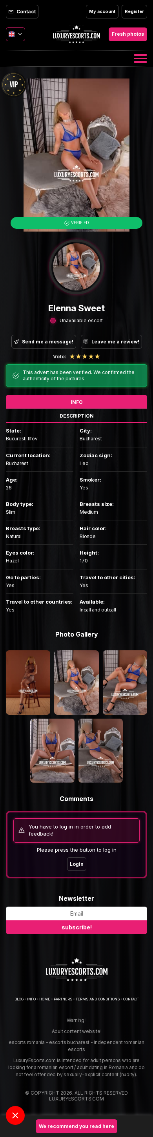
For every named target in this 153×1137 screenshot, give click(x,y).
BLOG (19, 999)
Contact (26, 12)
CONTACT (131, 999)
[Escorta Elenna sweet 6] (100, 751)
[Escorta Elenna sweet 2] (28, 682)
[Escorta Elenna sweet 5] (52, 751)
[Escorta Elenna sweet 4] (125, 682)
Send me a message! (47, 342)
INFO (77, 402)
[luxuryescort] (76, 969)
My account (102, 11)
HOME (44, 999)
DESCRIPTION (77, 416)
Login (77, 864)
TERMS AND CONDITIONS (98, 999)
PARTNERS (63, 999)
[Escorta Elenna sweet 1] (76, 155)
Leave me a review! (115, 342)
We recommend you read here (76, 1126)
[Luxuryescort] (76, 34)
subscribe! (77, 927)
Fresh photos (128, 34)
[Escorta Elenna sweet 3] (76, 682)
